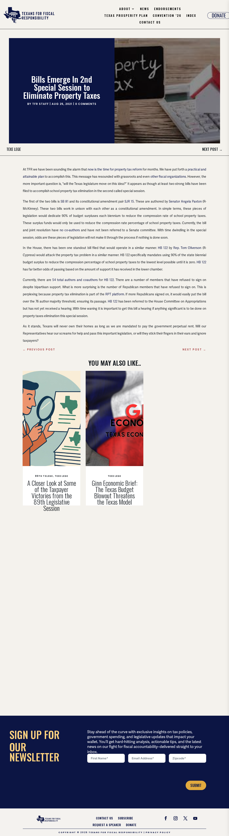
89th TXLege (44, 476)
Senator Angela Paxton (185, 201)
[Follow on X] (185, 818)
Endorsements (167, 9)
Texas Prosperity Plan (126, 16)
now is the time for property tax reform (115, 169)
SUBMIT (195, 785)
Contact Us (150, 22)
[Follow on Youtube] (195, 818)
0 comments (85, 104)
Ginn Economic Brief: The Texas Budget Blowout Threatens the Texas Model (114, 492)
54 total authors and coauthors (75, 280)
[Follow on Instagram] (176, 818)
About (125, 9)
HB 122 (163, 248)
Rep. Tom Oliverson (187, 248)
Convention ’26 (167, 16)
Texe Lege (13, 149)
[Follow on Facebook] (166, 818)
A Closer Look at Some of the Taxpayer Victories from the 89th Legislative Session (51, 495)
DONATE (131, 825)
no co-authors (70, 230)
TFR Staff (40, 104)
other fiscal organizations (168, 177)
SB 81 (64, 201)
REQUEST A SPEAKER (107, 825)
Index (191, 16)
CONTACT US (104, 818)
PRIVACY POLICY (158, 832)
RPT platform (114, 294)
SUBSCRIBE (125, 818)
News (144, 9)
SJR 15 (129, 201)
